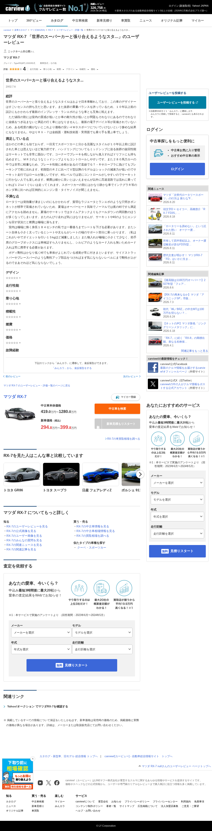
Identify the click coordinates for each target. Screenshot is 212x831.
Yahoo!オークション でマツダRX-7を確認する (37, 706)
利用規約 (186, 801)
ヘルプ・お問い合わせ (88, 810)
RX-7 (50, 30)
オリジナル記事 (172, 20)
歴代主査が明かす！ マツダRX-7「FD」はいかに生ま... (182, 259)
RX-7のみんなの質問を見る (24, 540)
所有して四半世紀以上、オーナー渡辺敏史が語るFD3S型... (184, 244)
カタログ (57, 20)
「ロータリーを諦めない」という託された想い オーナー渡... (184, 230)
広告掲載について (148, 806)
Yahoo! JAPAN (200, 5)
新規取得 (185, 5)
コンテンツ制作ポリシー (89, 806)
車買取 (125, 20)
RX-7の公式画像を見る (21, 531)
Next (140, 474)
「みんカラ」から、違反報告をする (72, 368)
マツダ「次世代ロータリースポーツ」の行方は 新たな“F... (183, 198)
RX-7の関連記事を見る (21, 549)
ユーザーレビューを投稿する (176, 102)
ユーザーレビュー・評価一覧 (69, 30)
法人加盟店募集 (169, 806)
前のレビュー (13, 376)
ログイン (174, 5)
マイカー (198, 20)
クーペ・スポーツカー (91, 547)
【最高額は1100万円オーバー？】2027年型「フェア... (184, 284)
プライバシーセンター (165, 801)
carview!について (85, 801)
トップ (12, 20)
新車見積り (104, 20)
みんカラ (60, 806)
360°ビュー (34, 20)
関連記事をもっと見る (194, 350)
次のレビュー (130, 376)
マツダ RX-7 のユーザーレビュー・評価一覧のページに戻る (37, 385)
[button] (125, 397)
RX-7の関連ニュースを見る (24, 544)
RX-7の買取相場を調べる (92, 535)
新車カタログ (20, 30)
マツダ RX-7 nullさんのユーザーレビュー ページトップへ (176, 766)
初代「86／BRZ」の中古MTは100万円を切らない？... (183, 313)
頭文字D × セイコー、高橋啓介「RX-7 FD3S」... (184, 213)
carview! (7, 30)
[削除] (32, 758)
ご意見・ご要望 (190, 806)
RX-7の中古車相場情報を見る (95, 531)
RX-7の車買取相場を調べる (123, 438)
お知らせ (116, 801)
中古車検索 (80, 20)
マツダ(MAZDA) (37, 30)
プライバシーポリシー (137, 801)
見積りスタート (76, 665)
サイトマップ (126, 806)
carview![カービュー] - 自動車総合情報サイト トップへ (138, 756)
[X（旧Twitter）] (48, 782)
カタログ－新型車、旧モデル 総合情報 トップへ (69, 756)
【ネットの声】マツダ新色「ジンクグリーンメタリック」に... (184, 327)
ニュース (146, 20)
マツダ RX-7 (15, 396)
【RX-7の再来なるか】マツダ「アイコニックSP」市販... (183, 298)
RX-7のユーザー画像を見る (24, 535)
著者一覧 (111, 806)
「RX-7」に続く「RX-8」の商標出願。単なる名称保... (184, 341)
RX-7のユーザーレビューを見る (27, 526)
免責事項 (199, 801)
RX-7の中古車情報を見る (92, 526)
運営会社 (103, 801)
